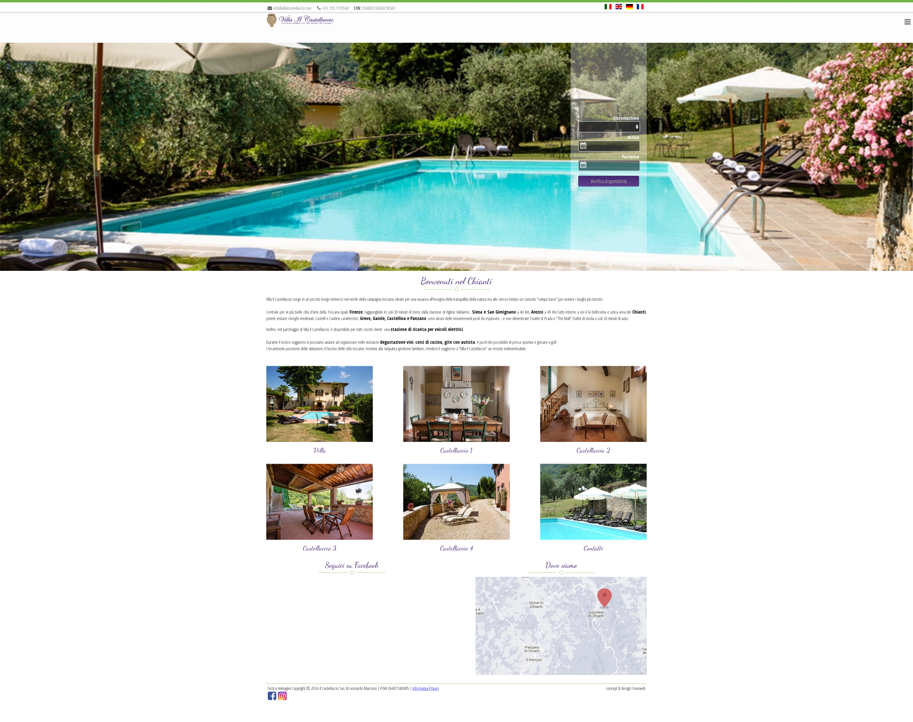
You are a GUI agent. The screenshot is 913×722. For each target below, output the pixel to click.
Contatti (593, 548)
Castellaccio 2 (593, 450)
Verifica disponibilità (609, 181)
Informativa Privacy (426, 688)
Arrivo (633, 137)
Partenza (630, 156)
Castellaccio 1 (456, 450)
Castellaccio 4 (456, 548)
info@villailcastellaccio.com (292, 8)
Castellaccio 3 (319, 548)
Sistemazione (626, 118)
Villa (319, 450)
